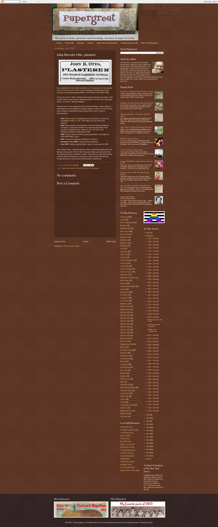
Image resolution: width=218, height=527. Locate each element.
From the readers (126, 272)
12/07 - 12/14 (152, 245)
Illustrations (124, 292)
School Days (124, 393)
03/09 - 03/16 (152, 382)
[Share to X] (88, 165)
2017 (148, 437)
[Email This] (84, 165)
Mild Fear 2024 (125, 332)
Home (59, 43)
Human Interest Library (127, 286)
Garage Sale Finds (126, 427)
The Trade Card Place (127, 467)
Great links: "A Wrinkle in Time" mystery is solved (136, 91)
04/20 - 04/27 (152, 364)
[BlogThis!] (86, 165)
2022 (148, 421)
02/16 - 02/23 (152, 392)
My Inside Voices (126, 441)
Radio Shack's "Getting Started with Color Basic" (136, 127)
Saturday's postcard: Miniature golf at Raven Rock (136, 103)
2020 (148, 427)
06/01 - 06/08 (152, 345)
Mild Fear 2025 (125, 335)
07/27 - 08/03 (152, 304)
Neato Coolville (125, 436)
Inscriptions (124, 298)
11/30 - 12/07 (152, 248)
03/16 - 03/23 (152, 379)
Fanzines (123, 257)
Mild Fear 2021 (125, 324)
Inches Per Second (126, 453)
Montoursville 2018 (126, 344)
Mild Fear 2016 (125, 309)
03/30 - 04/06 (152, 373)
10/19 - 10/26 (152, 267)
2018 (148, 434)
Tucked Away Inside (129, 43)
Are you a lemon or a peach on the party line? (135, 185)
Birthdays (123, 225)
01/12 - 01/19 (152, 408)
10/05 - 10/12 (152, 273)
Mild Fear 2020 (125, 321)
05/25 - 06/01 (152, 348)
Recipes (80, 43)
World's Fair (124, 413)
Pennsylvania (94, 168)
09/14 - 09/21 (152, 282)
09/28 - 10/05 (152, 276)
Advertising (65, 168)
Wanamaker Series (126, 411)
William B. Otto (75, 121)
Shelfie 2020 (124, 396)
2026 (148, 233)
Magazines (124, 304)
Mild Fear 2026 (125, 338)
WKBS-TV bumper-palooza (129, 138)
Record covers (125, 379)
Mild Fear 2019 (125, 318)
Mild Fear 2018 (125, 315)
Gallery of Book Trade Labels (130, 470)
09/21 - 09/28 (152, 279)
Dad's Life (73, 168)
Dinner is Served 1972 (127, 444)
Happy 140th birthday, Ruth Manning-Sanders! (128, 197)
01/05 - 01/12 (152, 411)
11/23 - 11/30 (152, 251)
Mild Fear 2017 (125, 312)
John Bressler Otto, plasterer (153, 325)
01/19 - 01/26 (152, 404)
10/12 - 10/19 (152, 270)
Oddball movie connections (152, 330)
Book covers (124, 231)
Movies (122, 347)
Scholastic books (126, 390)
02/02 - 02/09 (152, 398)
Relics (122, 382)
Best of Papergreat (149, 43)
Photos (90, 43)
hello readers (124, 280)
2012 (148, 453)
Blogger (150, 522)
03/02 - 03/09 (152, 385)
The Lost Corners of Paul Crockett (131, 150)
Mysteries (123, 353)
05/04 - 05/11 (152, 357)
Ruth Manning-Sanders (107, 43)
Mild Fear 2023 (125, 330)
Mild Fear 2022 (125, 327)
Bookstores (124, 243)
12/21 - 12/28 (152, 238)
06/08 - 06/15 (152, 341)
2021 (148, 424)
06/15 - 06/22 (152, 338)
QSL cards (123, 370)
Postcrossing (124, 367)
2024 (148, 415)
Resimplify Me (125, 385)
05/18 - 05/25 (152, 351)
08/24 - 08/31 (152, 292)
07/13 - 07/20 (152, 311)
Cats (121, 249)
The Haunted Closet (126, 433)
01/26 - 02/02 (152, 401)
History (122, 283)
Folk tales (123, 263)
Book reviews (124, 234)
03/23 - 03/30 (152, 376)
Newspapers (124, 356)
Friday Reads (124, 266)
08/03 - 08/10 (152, 301)
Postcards (69, 43)
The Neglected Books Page (129, 430)
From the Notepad (126, 269)
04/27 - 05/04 (152, 360)
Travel (122, 402)
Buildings (123, 246)
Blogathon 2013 (125, 228)
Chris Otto (67, 165)
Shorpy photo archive (127, 461)
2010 (148, 459)
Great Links (124, 275)
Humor (122, 289)
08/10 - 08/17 (152, 298)
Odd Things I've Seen (127, 447)
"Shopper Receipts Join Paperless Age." (152, 483)
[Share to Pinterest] (93, 165)
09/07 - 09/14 (152, 285)
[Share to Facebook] (91, 165)
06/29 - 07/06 (152, 317)
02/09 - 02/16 (152, 395)
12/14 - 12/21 (152, 241)
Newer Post (59, 241)
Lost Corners (124, 301)
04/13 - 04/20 (152, 367)
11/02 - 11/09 (152, 260)
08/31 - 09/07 (152, 289)
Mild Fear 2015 (125, 306)
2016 (148, 440)
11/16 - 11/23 (152, 254)
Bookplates (124, 240)
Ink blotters (124, 295)
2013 (148, 449)
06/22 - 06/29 (152, 335)
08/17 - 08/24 (152, 295)
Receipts (123, 373)
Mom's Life (124, 341)
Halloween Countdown (127, 278)
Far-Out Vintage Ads (127, 260)
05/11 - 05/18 (152, 354)
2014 (148, 446)
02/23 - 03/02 (152, 389)
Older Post (111, 241)
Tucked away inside (126, 405)
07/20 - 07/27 (152, 308)
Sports (122, 399)
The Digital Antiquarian (127, 450)
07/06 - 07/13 (152, 314)
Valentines (123, 408)
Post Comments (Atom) (71, 246)
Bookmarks (124, 237)
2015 (148, 443)
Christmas (123, 251)
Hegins (73, 118)
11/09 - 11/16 (152, 257)
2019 (148, 430)
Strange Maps (125, 459)
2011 (148, 456)
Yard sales (123, 416)
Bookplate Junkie (126, 464)
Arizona (122, 220)
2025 (148, 236)
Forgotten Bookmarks (127, 456)
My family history (83, 168)
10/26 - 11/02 (152, 264)
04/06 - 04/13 (152, 370)
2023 (148, 418)
